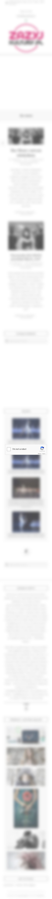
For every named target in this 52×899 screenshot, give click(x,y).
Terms (43, 453)
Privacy (39, 453)
